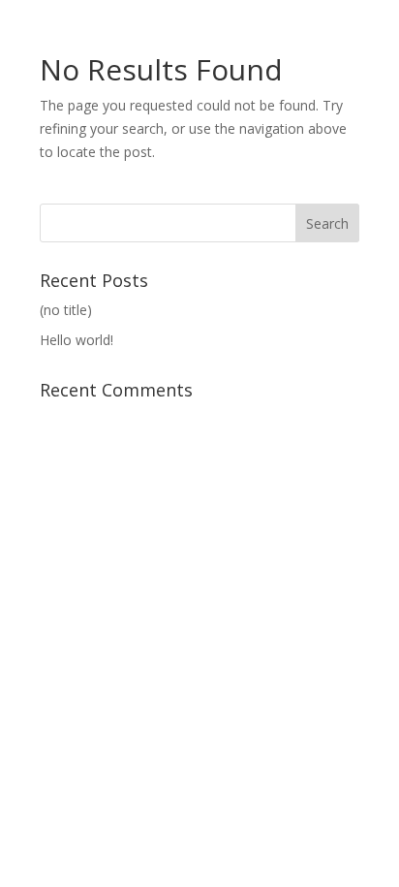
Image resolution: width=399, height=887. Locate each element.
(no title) (66, 310)
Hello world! (76, 340)
